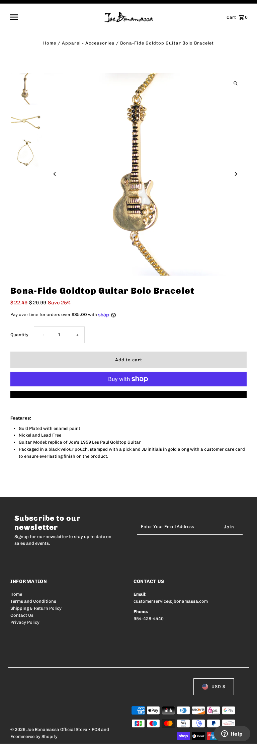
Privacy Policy (24, 622)
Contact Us (21, 615)
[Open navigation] (54, 17)
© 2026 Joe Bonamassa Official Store (49, 729)
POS (96, 729)
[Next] (235, 173)
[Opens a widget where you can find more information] (231, 734)
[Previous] (54, 173)
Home (49, 43)
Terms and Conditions (33, 601)
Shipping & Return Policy (36, 608)
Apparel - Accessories (88, 43)
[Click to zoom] (235, 83)
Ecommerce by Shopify (34, 736)
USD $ (218, 686)
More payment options (128, 393)
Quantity (19, 334)
